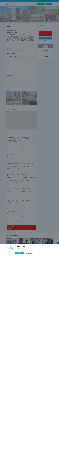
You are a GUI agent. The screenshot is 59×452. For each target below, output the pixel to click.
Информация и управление (29, 253)
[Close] (58, 243)
